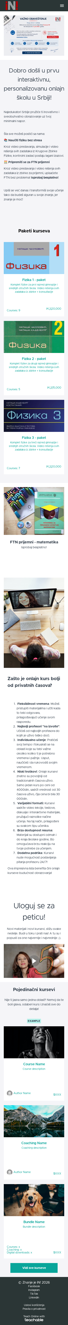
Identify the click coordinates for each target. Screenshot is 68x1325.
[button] (62, 5)
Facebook (34, 1286)
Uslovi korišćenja (34, 1305)
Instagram (34, 1290)
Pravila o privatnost (34, 1309)
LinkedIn (34, 1297)
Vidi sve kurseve (34, 1267)
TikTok (34, 1294)
